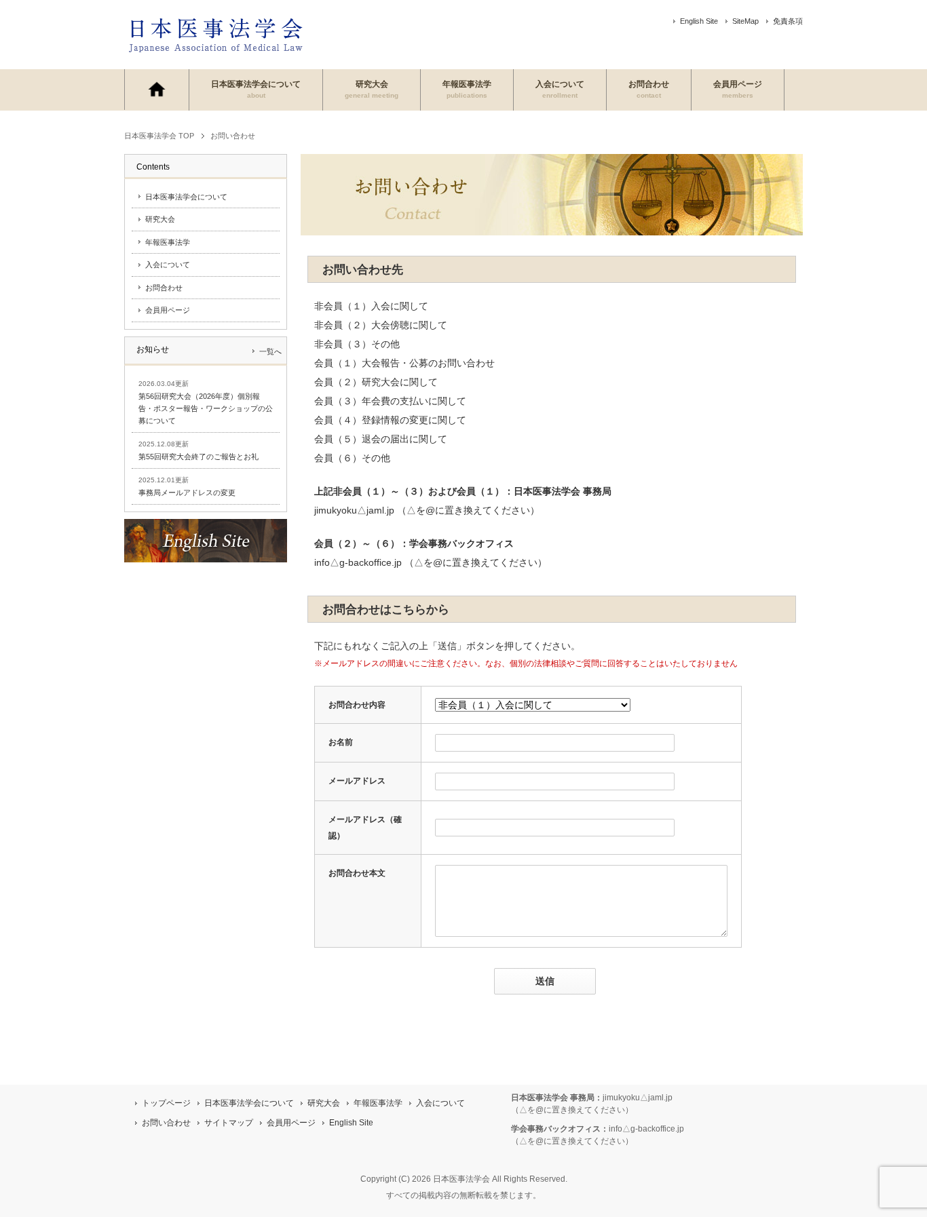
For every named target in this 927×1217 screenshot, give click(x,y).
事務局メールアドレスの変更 (186, 492)
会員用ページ (737, 89)
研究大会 (371, 89)
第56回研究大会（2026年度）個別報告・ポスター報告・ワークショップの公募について (205, 408)
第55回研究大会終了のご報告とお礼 (198, 456)
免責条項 (788, 21)
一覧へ (270, 351)
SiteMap (745, 21)
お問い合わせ (166, 1122)
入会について (559, 89)
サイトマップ (228, 1122)
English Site (699, 21)
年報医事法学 (466, 89)
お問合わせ (648, 89)
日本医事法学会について (256, 89)
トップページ (166, 1103)
